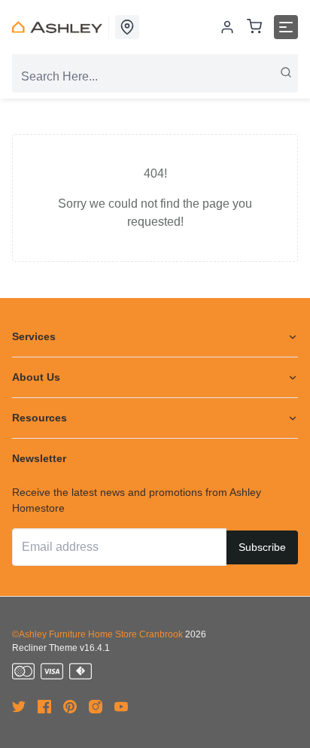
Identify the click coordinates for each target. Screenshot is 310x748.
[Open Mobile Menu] (286, 27)
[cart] (254, 27)
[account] (227, 27)
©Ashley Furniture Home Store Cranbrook (97, 634)
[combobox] (155, 77)
